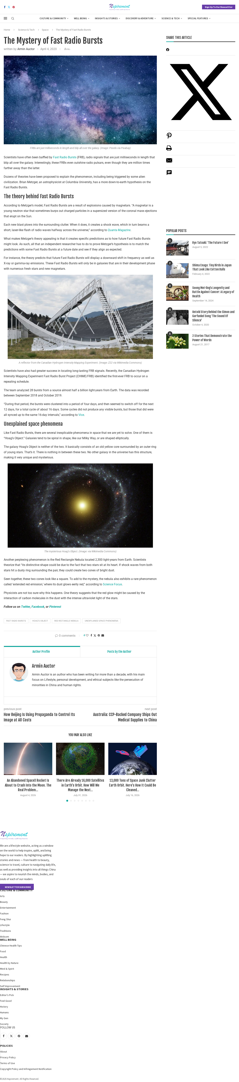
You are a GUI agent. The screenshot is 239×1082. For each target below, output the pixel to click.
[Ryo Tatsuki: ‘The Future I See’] (177, 248)
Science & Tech (171, 18)
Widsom (4, 936)
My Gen (4, 1018)
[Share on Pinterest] (169, 137)
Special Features (198, 18)
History (4, 1006)
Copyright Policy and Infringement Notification (26, 1069)
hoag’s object (40, 621)
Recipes (4, 974)
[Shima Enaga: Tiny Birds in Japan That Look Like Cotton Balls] (177, 270)
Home (7, 29)
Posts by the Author (119, 651)
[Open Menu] (5, 18)
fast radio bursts (16, 621)
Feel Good (6, 1001)
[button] (9, 772)
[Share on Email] (169, 162)
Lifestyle (5, 925)
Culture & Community (53, 18)
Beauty (4, 902)
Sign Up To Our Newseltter (218, 7)
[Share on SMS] (169, 174)
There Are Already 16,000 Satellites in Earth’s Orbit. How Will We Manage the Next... (80, 785)
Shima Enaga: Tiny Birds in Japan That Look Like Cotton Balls (212, 267)
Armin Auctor (26, 49)
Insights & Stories (106, 18)
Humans (4, 1012)
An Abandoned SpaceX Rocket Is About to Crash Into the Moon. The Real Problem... (28, 785)
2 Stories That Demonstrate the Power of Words (212, 338)
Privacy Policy (8, 1057)
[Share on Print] (169, 150)
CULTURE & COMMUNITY (16, 890)
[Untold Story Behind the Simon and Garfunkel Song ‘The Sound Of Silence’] (177, 317)
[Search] (13, 18)
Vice (81, 415)
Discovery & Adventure (139, 18)
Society (4, 1024)
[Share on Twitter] (95, 635)
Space (45, 29)
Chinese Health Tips (11, 945)
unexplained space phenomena (101, 621)
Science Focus (112, 584)
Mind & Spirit (7, 968)
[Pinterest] (13, 7)
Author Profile (41, 651)
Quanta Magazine (119, 230)
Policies (6, 1045)
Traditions (5, 931)
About (3, 1051)
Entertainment (8, 907)
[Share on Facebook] (91, 635)
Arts (2, 896)
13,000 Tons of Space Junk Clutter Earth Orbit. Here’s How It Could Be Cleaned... (132, 785)
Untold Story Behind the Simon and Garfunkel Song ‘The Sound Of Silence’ (213, 316)
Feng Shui (5, 919)
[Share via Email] (102, 635)
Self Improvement (10, 986)
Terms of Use (7, 1063)
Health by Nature (9, 963)
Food (3, 951)
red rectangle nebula (66, 621)
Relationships (7, 980)
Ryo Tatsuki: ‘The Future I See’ (210, 243)
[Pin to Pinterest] (99, 635)
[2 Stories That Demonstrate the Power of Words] (177, 341)
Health (3, 957)
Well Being (80, 18)
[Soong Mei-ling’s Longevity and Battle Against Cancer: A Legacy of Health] (177, 293)
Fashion (4, 913)
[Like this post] (87, 635)
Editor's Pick (7, 995)
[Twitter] (8, 7)
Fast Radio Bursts (64, 157)
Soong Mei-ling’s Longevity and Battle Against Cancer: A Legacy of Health (213, 292)
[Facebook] (5, 7)
